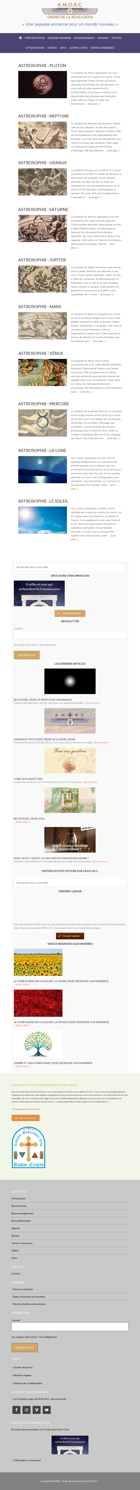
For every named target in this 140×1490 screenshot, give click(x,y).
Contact (15, 1273)
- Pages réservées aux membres (28, 1296)
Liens (14, 1257)
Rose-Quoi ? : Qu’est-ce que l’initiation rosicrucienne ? (51, 858)
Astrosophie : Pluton (42, 65)
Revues (15, 1235)
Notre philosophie (21, 1220)
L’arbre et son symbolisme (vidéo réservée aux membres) (53, 1063)
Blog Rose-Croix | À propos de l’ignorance (43, 699)
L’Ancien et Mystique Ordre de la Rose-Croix (44, 739)
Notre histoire (18, 1205)
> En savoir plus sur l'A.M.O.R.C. (25, 1109)
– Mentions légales (21, 1375)
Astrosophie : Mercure (43, 403)
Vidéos (15, 1250)
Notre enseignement (22, 1213)
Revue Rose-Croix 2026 (29, 818)
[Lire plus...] (94, 103)
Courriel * (18, 628)
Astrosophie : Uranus (42, 162)
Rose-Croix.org (70, 10)
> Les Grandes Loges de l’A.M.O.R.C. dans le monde (38, 1398)
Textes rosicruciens (22, 1243)
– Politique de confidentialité (26, 1383)
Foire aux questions (28, 778)
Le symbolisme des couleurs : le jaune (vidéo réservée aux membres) (61, 981)
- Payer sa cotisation (22, 1289)
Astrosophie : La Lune (42, 450)
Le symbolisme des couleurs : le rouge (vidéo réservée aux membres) (61, 1022)
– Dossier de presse (22, 1367)
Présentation (18, 1198)
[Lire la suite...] (93, 703)
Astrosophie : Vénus (40, 353)
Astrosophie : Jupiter (42, 259)
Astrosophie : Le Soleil (43, 501)
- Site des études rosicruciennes (28, 1303)
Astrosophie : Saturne (43, 209)
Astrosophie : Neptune (43, 115)
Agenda (15, 1228)
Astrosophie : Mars (39, 306)
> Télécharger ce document (26, 1460)
